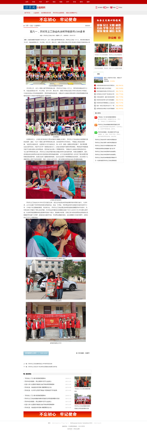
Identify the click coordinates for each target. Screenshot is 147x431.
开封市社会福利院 (58, 13)
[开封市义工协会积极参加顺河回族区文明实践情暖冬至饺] (82, 399)
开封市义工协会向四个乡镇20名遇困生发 (106, 139)
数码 (81, 2)
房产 (47, 2)
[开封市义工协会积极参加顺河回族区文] (115, 48)
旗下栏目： (28, 13)
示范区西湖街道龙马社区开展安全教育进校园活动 (105, 86)
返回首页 (87, 25)
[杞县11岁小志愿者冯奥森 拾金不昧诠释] (115, 61)
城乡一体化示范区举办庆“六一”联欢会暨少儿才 (105, 106)
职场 (74, 2)
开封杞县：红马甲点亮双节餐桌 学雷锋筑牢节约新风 (40, 390)
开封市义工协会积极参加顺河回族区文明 (109, 124)
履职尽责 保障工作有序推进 (103, 88)
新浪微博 (100, 7)
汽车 (40, 2)
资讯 (98, 74)
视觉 (54, 2)
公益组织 (36, 13)
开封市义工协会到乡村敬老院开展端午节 (106, 157)
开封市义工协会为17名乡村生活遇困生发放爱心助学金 (42, 366)
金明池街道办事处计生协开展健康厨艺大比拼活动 (105, 109)
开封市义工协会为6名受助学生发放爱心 (105, 151)
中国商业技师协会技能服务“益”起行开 (105, 148)
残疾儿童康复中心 (71, 13)
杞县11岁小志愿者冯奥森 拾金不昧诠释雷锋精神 (39, 384)
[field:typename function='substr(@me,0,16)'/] (81, 423)
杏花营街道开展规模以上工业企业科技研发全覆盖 (105, 103)
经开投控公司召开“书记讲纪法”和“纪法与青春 (105, 94)
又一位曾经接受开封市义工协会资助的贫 (106, 160)
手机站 (120, 7)
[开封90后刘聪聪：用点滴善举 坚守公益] (100, 61)
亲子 (67, 2)
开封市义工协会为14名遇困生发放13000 (105, 145)
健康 (88, 2)
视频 (61, 2)
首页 (27, 2)
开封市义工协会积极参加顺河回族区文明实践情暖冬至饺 (42, 398)
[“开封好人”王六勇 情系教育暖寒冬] (82, 381)
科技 (33, 2)
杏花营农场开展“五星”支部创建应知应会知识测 (105, 100)
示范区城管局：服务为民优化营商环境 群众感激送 (105, 97)
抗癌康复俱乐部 (46, 13)
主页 (27, 25)
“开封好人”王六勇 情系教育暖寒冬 (35, 378)
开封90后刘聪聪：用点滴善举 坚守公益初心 (38, 381)
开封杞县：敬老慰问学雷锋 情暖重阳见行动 (38, 387)
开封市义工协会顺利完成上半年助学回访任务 (40, 363)
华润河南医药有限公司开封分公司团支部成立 (105, 92)
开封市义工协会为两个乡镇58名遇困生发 (106, 142)
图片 (108, 7)
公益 (31, 25)
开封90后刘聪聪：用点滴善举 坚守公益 (108, 132)
